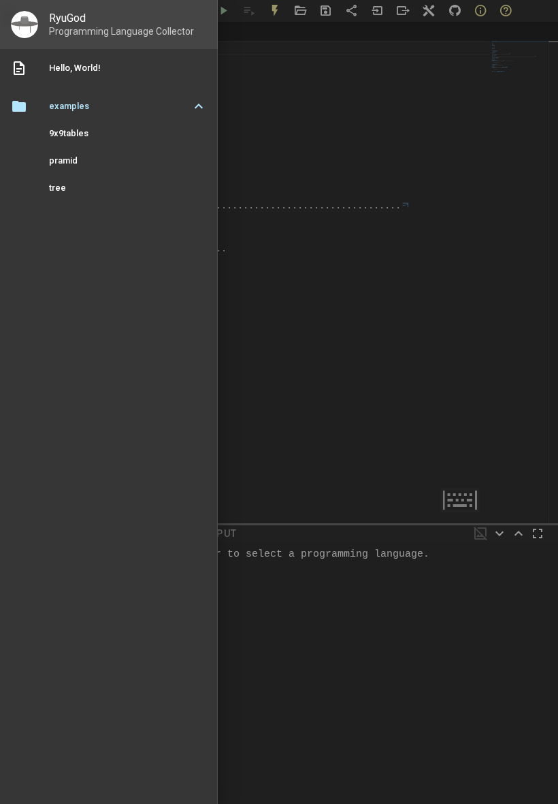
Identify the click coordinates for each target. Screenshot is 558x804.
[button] (109, 106)
